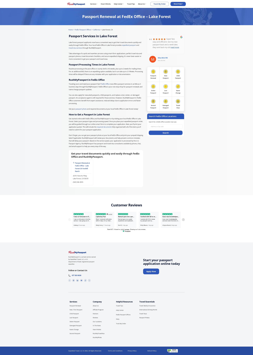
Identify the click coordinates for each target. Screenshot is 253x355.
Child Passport (74, 314)
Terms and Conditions (115, 351)
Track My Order (160, 4)
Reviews (95, 318)
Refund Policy (151, 351)
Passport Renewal (75, 306)
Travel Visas (143, 314)
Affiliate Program (98, 310)
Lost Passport (74, 318)
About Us (141, 4)
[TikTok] (85, 280)
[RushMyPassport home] (76, 4)
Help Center (118, 4)
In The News (97, 325)
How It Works (106, 4)
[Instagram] (73, 280)
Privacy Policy (132, 351)
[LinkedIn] (77, 280)
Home (70, 30)
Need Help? (178, 4)
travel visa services (75, 48)
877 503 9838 (76, 275)
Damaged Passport (76, 325)
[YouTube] (81, 280)
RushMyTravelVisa (98, 333)
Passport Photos (144, 318)
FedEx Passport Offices (83, 30)
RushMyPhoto (97, 337)
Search (166, 133)
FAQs (117, 319)
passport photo (81, 109)
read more (175, 47)
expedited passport (129, 45)
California (96, 30)
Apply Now (151, 271)
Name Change (74, 329)
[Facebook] (69, 280)
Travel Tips (131, 4)
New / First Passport (76, 310)
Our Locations (97, 322)
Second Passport (75, 333)
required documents (104, 127)
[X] (89, 280)
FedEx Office (105, 84)
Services (93, 4)
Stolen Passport (74, 322)
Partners (95, 314)
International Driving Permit (148, 310)
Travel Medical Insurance (147, 306)
